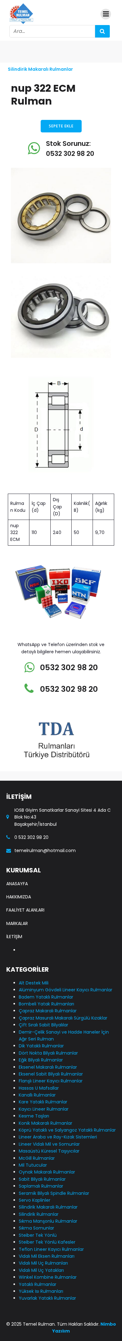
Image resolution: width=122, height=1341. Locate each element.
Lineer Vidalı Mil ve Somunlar (49, 1144)
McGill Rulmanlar (37, 1158)
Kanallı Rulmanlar (37, 1095)
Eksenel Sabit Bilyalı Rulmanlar (51, 1074)
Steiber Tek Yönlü (38, 1235)
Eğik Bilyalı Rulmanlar (41, 1060)
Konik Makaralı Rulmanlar (45, 1123)
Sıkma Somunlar (36, 1228)
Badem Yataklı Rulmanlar (46, 997)
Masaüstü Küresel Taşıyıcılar (49, 1151)
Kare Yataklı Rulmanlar (43, 1102)
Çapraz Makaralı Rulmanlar (48, 1011)
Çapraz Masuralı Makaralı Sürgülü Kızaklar (63, 1018)
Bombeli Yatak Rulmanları (46, 1004)
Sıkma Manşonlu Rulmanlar (48, 1221)
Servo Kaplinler (34, 1200)
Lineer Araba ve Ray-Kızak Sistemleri (58, 1137)
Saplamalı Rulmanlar (41, 1186)
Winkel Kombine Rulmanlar (48, 1277)
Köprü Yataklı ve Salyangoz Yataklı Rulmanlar (67, 1130)
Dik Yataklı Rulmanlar (41, 1046)
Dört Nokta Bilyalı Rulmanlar (48, 1053)
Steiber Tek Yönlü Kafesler (47, 1242)
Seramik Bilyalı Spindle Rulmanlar (54, 1193)
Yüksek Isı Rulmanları (41, 1291)
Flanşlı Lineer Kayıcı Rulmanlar (51, 1081)
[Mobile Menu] (105, 14)
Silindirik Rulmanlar (38, 1214)
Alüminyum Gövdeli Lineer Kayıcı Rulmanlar (65, 990)
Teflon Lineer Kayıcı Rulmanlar (51, 1249)
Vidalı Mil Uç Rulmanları (43, 1263)
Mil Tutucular (33, 1165)
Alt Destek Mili (33, 983)
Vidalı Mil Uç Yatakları (41, 1270)
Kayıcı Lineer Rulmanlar (44, 1109)
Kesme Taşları (34, 1116)
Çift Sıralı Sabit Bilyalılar (43, 1025)
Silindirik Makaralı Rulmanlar (40, 69)
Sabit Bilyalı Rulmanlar (42, 1179)
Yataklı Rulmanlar (37, 1284)
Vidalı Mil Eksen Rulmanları (46, 1256)
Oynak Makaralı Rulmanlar (47, 1172)
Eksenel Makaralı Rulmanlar (48, 1067)
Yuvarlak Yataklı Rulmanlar (47, 1298)
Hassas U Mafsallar (39, 1088)
